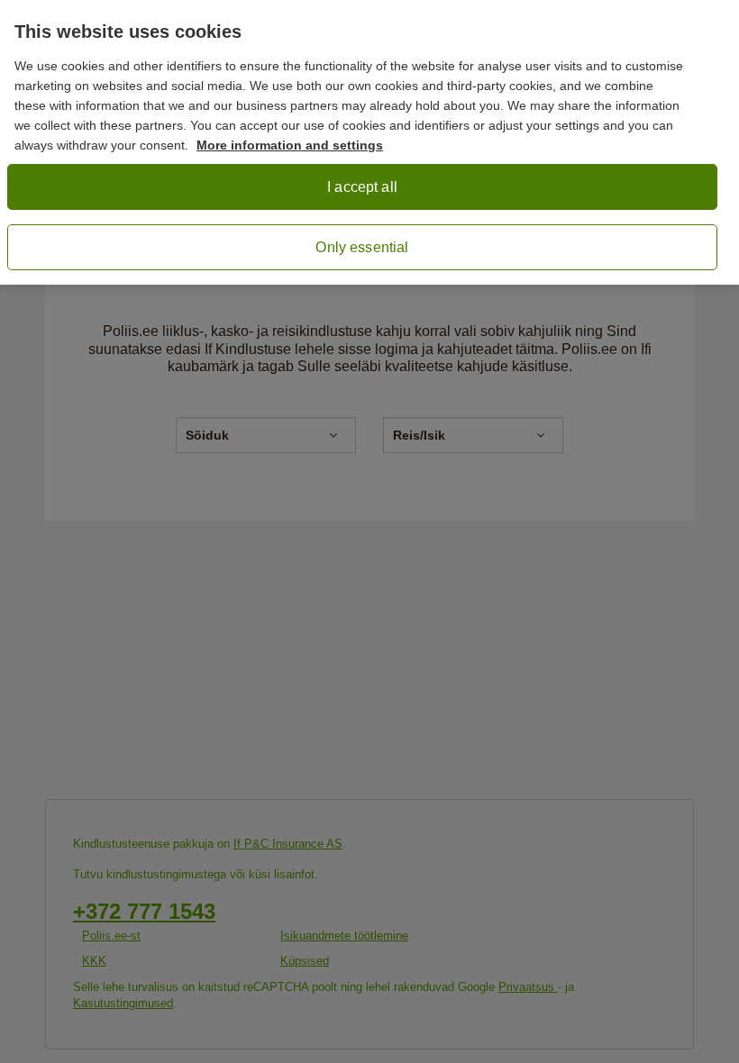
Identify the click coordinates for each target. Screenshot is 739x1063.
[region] (369, 142)
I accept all (362, 187)
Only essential (361, 247)
